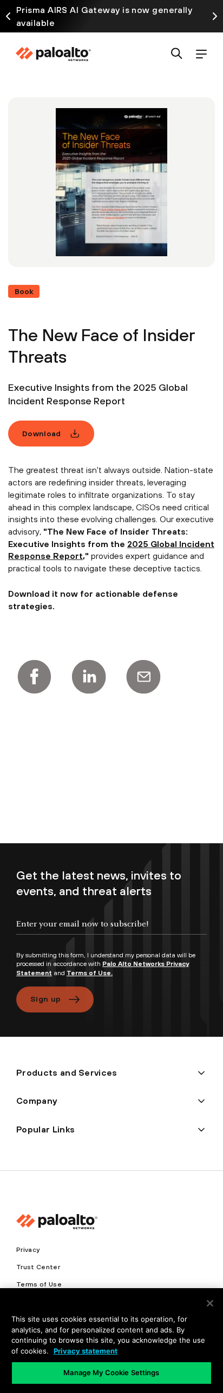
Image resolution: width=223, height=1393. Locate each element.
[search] (177, 54)
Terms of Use (39, 1284)
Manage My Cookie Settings (111, 1372)
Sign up (45, 999)
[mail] (143, 676)
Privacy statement (85, 1351)
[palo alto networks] (53, 54)
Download (41, 433)
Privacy (28, 1250)
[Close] (210, 1303)
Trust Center (38, 1267)
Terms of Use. (90, 973)
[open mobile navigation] (201, 54)
